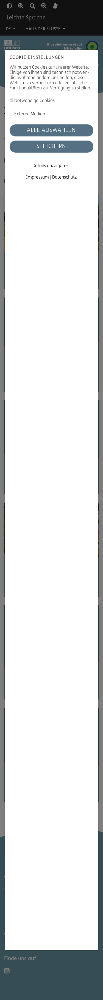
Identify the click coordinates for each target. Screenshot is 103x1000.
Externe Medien (29, 114)
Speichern (51, 146)
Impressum (37, 177)
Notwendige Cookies (34, 101)
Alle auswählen (51, 130)
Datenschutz (64, 177)
